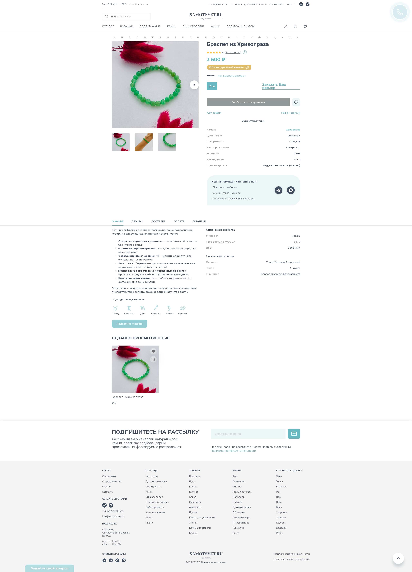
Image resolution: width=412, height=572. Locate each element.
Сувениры (195, 502)
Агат (235, 476)
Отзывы (106, 486)
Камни (149, 491)
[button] (194, 84)
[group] (155, 84)
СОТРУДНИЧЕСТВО (218, 4)
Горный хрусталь (242, 491)
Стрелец (281, 517)
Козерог (281, 522)
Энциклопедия (154, 496)
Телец (279, 481)
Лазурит (237, 502)
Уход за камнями (155, 512)
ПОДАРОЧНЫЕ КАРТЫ (240, 26)
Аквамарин (239, 481)
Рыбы (279, 533)
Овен (279, 476)
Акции (149, 522)
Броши (193, 533)
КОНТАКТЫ (236, 4)
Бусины (193, 512)
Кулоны (193, 491)
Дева (279, 502)
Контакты (107, 491)
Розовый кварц (241, 517)
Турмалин (238, 527)
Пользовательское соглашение (292, 559)
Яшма (236, 533)
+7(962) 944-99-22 (112, 511)
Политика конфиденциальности (291, 554)
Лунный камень (242, 507)
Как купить (152, 476)
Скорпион (282, 512)
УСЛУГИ (291, 4)
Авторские (195, 507)
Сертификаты (153, 486)
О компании (109, 476)
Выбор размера (155, 507)
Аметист (237, 486)
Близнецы (282, 486)
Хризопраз (293, 129)
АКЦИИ (215, 26)
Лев (278, 496)
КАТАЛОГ (108, 26)
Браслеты (194, 476)
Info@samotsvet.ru (113, 516)
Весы (279, 507)
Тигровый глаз (241, 522)
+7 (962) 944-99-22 (116, 4)
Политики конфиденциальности (233, 450)
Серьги (193, 496)
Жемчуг (193, 522)
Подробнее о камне (129, 323)
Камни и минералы (200, 527)
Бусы (192, 481)
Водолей (281, 527)
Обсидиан (239, 512)
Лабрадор (239, 496)
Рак (278, 491)
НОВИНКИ (126, 26)
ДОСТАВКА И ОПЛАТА (255, 4)
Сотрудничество (112, 481)
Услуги (149, 517)
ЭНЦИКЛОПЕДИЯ (194, 26)
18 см (212, 86)
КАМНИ (171, 26)
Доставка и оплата (156, 481)
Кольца (193, 486)
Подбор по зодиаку (157, 502)
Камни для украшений (202, 517)
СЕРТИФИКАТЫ (277, 4)
